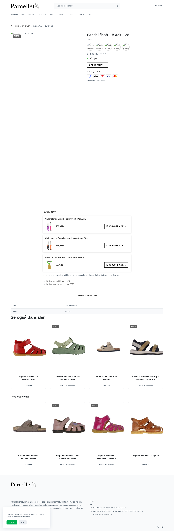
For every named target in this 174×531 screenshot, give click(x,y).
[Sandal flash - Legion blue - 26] (99, 47)
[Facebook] (158, 527)
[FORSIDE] (11, 26)
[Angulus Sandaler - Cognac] (147, 426)
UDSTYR (53, 15)
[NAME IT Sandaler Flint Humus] (108, 347)
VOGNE (72, 15)
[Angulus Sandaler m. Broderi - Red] (30, 347)
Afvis (23, 522)
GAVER (81, 15)
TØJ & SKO (42, 15)
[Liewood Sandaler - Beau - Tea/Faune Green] (69, 347)
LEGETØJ (62, 15)
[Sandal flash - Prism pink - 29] (108, 47)
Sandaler (91, 40)
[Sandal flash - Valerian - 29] (126, 47)
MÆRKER (31, 15)
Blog (89, 15)
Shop (92, 504)
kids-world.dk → (116, 226)
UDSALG (23, 15)
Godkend (12, 522)
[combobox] (84, 6)
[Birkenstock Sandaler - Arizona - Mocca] (30, 426)
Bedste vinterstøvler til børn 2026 (60, 284)
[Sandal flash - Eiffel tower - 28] (90, 47)
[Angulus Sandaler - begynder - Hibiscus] (108, 426)
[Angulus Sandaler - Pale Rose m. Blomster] (69, 426)
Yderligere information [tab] (87, 295)
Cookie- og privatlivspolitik (101, 514)
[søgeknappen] (117, 6)
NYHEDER (14, 15)
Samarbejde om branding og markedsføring (108, 508)
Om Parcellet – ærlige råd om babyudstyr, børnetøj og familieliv (116, 511)
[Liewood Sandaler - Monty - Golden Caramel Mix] (147, 347)
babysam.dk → (97, 65)
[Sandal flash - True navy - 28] (117, 47)
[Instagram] (162, 527)
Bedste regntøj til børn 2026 (58, 281)
